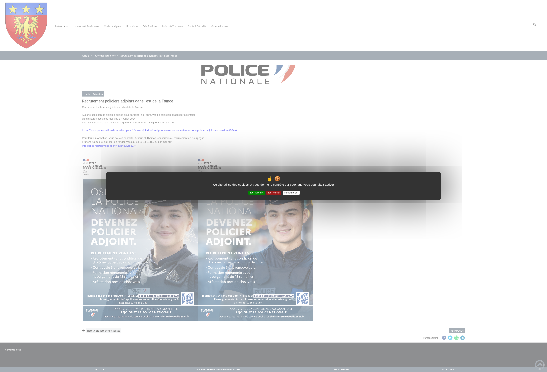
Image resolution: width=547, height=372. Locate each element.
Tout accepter (256, 192)
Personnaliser (291, 192)
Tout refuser (274, 192)
